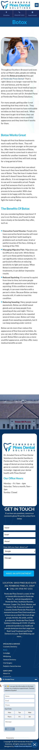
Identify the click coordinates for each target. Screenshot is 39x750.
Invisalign (6, 653)
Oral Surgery (7, 663)
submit (10, 729)
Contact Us (7, 677)
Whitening (7, 656)
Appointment (32, 15)
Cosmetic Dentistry (10, 647)
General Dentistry (9, 659)
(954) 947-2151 (19, 15)
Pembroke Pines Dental (13, 78)
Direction (6, 15)
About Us (6, 673)
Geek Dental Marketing (21, 738)
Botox (5, 650)
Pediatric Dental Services (12, 666)
